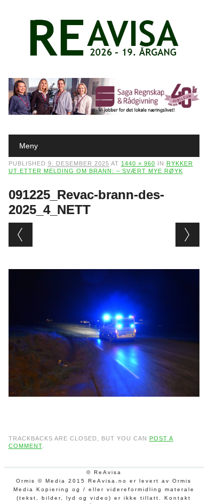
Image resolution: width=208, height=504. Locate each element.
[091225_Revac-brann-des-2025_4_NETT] (104, 407)
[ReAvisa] (104, 56)
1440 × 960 (138, 163)
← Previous (21, 235)
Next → (187, 235)
